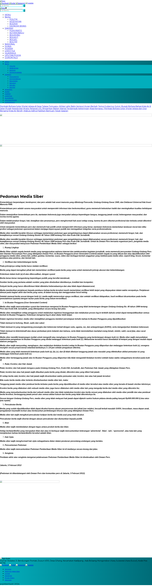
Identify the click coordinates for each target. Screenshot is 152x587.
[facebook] (4, 3)
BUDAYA (14, 24)
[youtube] (29, 3)
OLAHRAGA (10, 53)
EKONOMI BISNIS (18, 26)
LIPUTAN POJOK (13, 55)
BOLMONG (15, 35)
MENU (8, 15)
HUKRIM (9, 48)
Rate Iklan (8, 580)
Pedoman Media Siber (12, 571)
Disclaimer (8, 576)
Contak (7, 573)
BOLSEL (13, 39)
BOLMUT (14, 37)
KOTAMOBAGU (17, 33)
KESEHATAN (15, 21)
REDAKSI (8, 569)
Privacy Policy (9, 578)
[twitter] (12, 3)
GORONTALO (11, 57)
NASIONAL (10, 44)
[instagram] (20, 3)
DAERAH (9, 28)
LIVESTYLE (10, 51)
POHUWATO (16, 30)
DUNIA (8, 46)
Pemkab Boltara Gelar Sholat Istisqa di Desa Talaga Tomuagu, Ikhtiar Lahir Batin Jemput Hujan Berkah (49, 106)
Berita (7, 17)
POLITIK (13, 19)
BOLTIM (13, 42)
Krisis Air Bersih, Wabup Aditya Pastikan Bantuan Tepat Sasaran (38, 111)
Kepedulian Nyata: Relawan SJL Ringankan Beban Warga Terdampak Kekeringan (50, 108)
